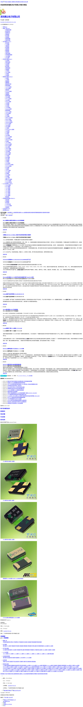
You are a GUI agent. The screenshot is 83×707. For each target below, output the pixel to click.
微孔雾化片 (7, 31)
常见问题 (2, 414)
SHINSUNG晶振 (8, 139)
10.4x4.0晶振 (8, 185)
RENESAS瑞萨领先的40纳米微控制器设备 (12, 364)
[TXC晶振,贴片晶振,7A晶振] (18, 538)
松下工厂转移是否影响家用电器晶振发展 (16, 397)
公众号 (19, 690)
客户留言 (38, 673)
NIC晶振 (32, 669)
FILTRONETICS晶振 (9, 129)
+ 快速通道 (5, 638)
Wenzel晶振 (7, 174)
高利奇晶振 (7, 85)
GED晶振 (7, 160)
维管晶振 (7, 89)
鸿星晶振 (7, 45)
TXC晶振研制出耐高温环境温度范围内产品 (17, 394)
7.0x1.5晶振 (7, 189)
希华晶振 (7, 47)
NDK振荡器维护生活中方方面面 (15, 398)
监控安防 (17, 661)
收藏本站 (14, 1)
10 (25, 375)
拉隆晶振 (7, 94)
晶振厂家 (6, 28)
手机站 (1, 1)
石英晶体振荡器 (9, 198)
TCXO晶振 (13, 212)
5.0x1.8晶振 (7, 191)
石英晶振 (7, 37)
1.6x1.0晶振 (7, 195)
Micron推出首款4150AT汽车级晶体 (10, 309)
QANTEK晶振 (8, 86)
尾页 (31, 375)
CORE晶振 (7, 151)
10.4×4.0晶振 (5, 653)
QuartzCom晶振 (8, 120)
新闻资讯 (2, 411)
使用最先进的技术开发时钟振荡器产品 (16, 388)
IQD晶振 (7, 173)
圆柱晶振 (7, 196)
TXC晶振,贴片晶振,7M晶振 (9, 461)
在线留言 (9, 1)
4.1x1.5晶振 (7, 192)
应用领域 (5, 660)
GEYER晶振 (8, 113)
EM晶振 (7, 78)
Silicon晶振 (7, 147)
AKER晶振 (7, 56)
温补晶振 (7, 199)
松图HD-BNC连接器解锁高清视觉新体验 (16, 382)
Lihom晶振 (7, 135)
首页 (5, 26)
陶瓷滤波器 (7, 40)
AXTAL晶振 (8, 170)
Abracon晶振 (8, 88)
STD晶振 (7, 161)
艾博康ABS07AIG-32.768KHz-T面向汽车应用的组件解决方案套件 (17, 234)
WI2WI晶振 (7, 126)
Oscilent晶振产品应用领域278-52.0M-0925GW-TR (13, 294)
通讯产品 (25, 661)
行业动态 (6, 208)
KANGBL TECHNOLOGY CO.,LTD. (8, 22)
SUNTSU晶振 (8, 123)
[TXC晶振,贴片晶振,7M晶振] (18, 460)
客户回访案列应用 (5, 408)
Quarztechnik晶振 (8, 122)
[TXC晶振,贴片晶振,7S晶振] (18, 499)
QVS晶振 (7, 155)
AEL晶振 (7, 104)
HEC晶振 (7, 167)
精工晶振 (7, 66)
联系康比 (6, 210)
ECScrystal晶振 (8, 91)
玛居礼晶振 (7, 53)
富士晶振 (40, 649)
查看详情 (5, 229)
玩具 (8, 661)
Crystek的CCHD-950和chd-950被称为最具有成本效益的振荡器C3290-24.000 (23, 395)
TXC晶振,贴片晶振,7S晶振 (8, 500)
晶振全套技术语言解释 (12, 391)
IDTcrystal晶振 (8, 98)
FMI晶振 (7, 169)
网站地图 (18, 1)
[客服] (4, 702)
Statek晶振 (7, 100)
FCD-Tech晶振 (8, 166)
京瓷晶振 (7, 65)
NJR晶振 (7, 75)
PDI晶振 (7, 141)
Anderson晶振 (8, 148)
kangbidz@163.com (7, 631)
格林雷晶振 (7, 95)
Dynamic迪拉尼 (8, 182)
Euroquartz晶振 (8, 108)
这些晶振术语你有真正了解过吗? (15, 385)
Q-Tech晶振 (7, 163)
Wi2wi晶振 (24, 668)
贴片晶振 (7, 35)
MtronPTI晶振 (8, 119)
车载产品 (5, 661)
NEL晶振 (7, 106)
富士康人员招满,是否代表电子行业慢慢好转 (17, 401)
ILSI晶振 (7, 114)
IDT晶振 (73, 665)
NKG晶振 (7, 57)
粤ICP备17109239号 (8, 697)
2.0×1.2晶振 (42, 653)
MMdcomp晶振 (63, 666)
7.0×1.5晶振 (21, 653)
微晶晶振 (7, 81)
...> (26, 375)
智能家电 (30, 661)
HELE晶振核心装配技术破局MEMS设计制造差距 (13, 220)
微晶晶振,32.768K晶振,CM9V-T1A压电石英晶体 (13, 578)
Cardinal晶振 (19, 666)
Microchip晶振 (8, 145)
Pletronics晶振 (8, 101)
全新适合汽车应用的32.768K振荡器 (15, 403)
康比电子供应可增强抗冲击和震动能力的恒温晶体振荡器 (20, 381)
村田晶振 (7, 69)
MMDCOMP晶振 (9, 117)
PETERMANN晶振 (9, 164)
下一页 (28, 375)
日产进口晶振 (6, 648)
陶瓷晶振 (7, 34)
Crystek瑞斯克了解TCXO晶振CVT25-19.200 (12, 328)
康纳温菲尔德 (8, 84)
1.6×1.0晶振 (47, 653)
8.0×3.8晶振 (11, 653)
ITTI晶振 (7, 128)
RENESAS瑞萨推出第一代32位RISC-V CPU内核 (13, 348)
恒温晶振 (7, 207)
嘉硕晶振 (7, 50)
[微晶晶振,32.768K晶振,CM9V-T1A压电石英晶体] (18, 577)
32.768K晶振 (8, 183)
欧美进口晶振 (8, 76)
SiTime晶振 (7, 97)
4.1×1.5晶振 (31, 653)
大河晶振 (7, 70)
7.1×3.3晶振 (16, 653)
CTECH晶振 (8, 142)
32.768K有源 (8, 204)
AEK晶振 (7, 103)
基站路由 (34, 661)
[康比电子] (3, 13)
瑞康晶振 (7, 82)
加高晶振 (7, 48)
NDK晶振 (7, 63)
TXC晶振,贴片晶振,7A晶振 (8, 539)
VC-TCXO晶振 (8, 205)
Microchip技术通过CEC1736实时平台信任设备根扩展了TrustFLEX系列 (18, 277)
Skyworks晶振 (8, 180)
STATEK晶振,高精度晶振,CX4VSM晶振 (11, 617)
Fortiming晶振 (8, 149)
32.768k (23, 673)
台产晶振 (7, 41)
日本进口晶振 (7, 59)
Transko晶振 (7, 125)
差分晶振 (7, 202)
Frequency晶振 (8, 111)
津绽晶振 (7, 51)
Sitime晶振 (69, 665)
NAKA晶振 (7, 72)
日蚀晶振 (7, 92)
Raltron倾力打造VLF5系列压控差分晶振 (16, 387)
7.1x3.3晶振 (7, 188)
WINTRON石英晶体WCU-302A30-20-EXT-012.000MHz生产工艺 (17, 259)
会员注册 (26, 1)
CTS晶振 (7, 79)
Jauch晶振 (7, 130)
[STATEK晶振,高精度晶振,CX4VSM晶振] (18, 616)
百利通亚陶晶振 (8, 54)
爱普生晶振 (7, 62)
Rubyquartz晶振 (8, 136)
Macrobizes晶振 (8, 144)
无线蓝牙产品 (12, 661)
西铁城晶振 (7, 67)
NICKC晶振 (7, 154)
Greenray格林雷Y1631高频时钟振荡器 (16, 390)
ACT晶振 (7, 132)
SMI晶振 (7, 73)
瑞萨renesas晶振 (8, 179)
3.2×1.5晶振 (36, 653)
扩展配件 (21, 661)
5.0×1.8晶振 (26, 653)
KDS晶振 (7, 60)
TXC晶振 (7, 44)
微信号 (10, 690)
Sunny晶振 (7, 171)
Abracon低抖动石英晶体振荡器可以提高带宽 (17, 400)
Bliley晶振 (7, 158)
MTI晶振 (7, 133)
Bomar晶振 (7, 157)
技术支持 (10, 215)
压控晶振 (7, 201)
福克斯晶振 (7, 110)
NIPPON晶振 (8, 152)
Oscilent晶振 (7, 138)
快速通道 (2, 636)
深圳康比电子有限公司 (10, 16)
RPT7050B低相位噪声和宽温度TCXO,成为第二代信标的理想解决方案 (22, 384)
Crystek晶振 (7, 107)
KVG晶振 (7, 116)
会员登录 (22, 1)
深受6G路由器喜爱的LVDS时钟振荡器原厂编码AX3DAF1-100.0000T (22, 393)
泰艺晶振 (7, 43)
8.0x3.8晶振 (7, 186)
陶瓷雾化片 (7, 32)
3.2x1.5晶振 (7, 193)
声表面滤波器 (8, 29)
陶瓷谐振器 (7, 38)
